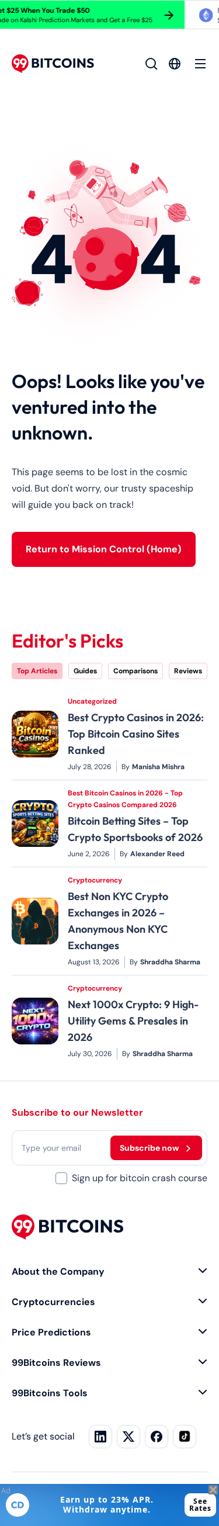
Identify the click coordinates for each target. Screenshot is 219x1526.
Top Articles (37, 671)
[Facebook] (156, 1436)
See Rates (200, 1504)
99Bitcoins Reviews (56, 1363)
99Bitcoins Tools (50, 1393)
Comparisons (135, 671)
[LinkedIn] (100, 1436)
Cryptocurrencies (53, 1302)
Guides (85, 671)
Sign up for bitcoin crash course (139, 1178)
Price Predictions (51, 1332)
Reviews (188, 671)
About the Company (58, 1271)
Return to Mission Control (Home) (104, 549)
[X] (128, 1436)
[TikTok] (184, 1436)
